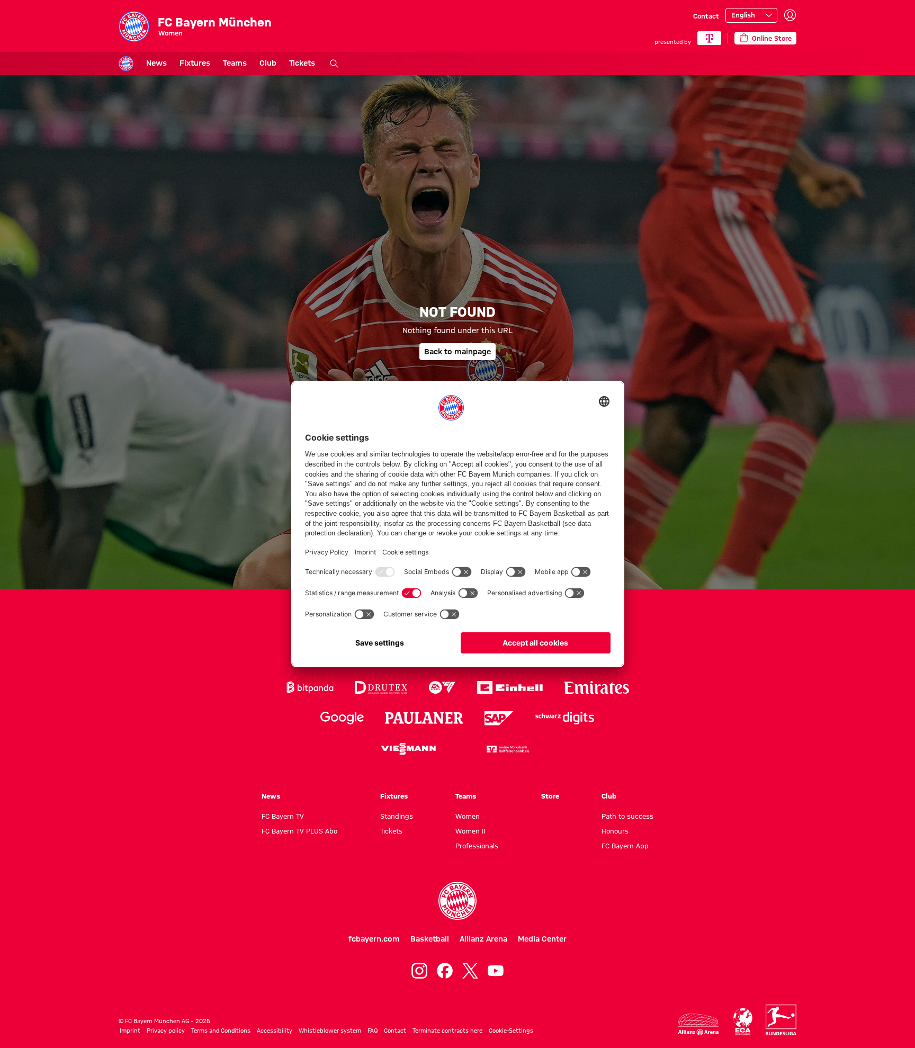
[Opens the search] (334, 63)
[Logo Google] (342, 718)
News (156, 63)
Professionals (476, 845)
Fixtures (195, 63)
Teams (235, 63)
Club (267, 63)
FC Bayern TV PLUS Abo (299, 831)
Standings (396, 816)
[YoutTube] (495, 970)
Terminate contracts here (447, 1030)
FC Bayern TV (283, 816)
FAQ (372, 1030)
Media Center (542, 939)
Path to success (627, 816)
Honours (615, 831)
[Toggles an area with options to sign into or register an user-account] (790, 15)
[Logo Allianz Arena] (698, 1024)
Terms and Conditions (220, 1030)
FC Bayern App (625, 845)
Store (550, 796)
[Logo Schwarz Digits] (565, 718)
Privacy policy (166, 1030)
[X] (470, 970)
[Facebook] (444, 970)
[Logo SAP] (499, 718)
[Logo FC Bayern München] (457, 901)
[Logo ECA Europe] (743, 1021)
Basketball (429, 939)
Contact (706, 16)
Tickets (302, 63)
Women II (470, 831)
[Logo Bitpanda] (310, 687)
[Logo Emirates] (596, 687)
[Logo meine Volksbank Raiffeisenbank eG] (507, 749)
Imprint (130, 1030)
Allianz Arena (483, 939)
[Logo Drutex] (381, 687)
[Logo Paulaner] (424, 718)
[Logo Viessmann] (408, 749)
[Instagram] (419, 970)
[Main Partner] (709, 38)
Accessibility (274, 1030)
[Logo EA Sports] (442, 687)
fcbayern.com (374, 939)
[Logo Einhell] (510, 687)
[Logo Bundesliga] (781, 1020)
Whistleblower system (330, 1030)
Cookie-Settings (511, 1030)
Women (467, 816)
